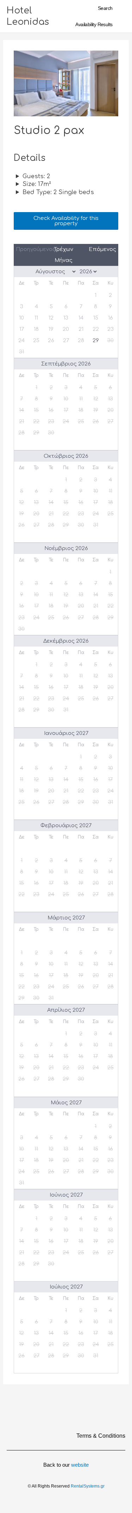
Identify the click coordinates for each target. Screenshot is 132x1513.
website (80, 1465)
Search (105, 8)
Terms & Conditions (100, 1436)
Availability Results (93, 24)
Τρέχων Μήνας (63, 254)
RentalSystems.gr (88, 1486)
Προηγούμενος (30, 249)
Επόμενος (102, 249)
